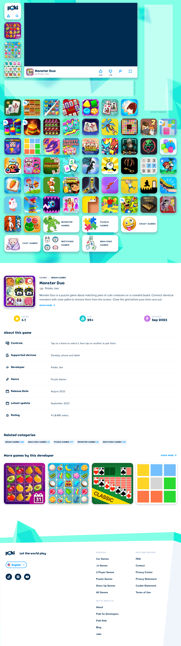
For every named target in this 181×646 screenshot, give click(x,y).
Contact (140, 565)
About (99, 607)
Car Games (102, 559)
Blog (98, 627)
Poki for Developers (107, 614)
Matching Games (114, 442)
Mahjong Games (39, 442)
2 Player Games (105, 572)
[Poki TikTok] (9, 577)
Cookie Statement (146, 586)
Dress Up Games (105, 586)
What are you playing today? (17, 16)
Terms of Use (143, 592)
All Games (102, 592)
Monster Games (88, 442)
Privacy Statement (146, 579)
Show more (45, 305)
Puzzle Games (63, 442)
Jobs (98, 634)
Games (43, 278)
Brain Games (58, 278)
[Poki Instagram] (18, 577)
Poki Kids (101, 621)
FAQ (138, 559)
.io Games (102, 565)
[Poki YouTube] (27, 577)
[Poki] (12, 7)
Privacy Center (144, 572)
